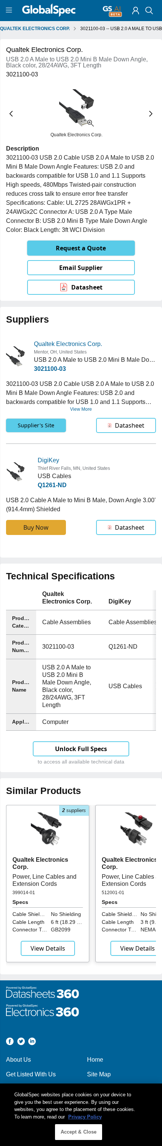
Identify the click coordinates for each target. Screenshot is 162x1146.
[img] (135, 10)
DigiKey (48, 460)
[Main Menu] (10, 10)
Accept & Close (79, 1132)
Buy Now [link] (36, 527)
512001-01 (113, 892)
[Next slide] (151, 113)
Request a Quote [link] (81, 248)
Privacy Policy (85, 1117)
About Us (18, 1059)
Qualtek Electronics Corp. (68, 344)
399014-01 (23, 892)
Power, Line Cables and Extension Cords (44, 880)
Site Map (99, 1074)
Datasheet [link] (86, 287)
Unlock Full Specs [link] (81, 749)
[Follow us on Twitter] (21, 1043)
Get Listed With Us (31, 1074)
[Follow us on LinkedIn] (32, 1043)
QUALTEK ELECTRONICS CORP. (35, 28)
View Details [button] (48, 948)
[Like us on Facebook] (10, 1043)
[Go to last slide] (11, 113)
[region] (81, 1115)
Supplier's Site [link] (36, 425)
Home (95, 1059)
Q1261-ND (52, 485)
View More (81, 409)
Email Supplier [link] (80, 268)
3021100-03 (50, 369)
